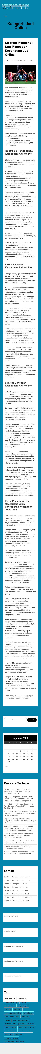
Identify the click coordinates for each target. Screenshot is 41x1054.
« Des (6, 767)
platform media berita (26, 1027)
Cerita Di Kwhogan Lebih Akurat (17, 877)
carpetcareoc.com (11, 1002)
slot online (9, 1034)
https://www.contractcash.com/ (13, 946)
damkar (23, 1002)
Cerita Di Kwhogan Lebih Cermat (17, 880)
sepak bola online (25, 1031)
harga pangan (23, 1006)
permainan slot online (21, 1020)
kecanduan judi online (20, 698)
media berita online (12, 1017)
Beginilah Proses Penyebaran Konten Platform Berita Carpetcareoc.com (19, 852)
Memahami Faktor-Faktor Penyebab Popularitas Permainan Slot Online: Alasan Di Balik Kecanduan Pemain (18, 828)
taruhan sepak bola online (14, 1042)
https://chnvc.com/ (9, 931)
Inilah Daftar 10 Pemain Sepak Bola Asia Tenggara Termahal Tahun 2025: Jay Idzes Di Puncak (19, 806)
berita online (22, 999)
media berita (28, 1013)
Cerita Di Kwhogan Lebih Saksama (18, 897)
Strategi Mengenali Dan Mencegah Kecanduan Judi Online (19, 48)
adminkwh (30, 60)
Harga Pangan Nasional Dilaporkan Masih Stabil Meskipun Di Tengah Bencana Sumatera (18, 791)
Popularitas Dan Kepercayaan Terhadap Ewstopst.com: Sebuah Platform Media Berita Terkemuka (20, 813)
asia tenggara (10, 999)
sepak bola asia (10, 1031)
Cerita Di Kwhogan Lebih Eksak (17, 884)
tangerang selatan (11, 1038)
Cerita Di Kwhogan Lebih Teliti (16, 901)
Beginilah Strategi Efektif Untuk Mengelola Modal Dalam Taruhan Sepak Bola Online (20, 821)
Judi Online (18, 696)
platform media (10, 1027)
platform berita (10, 1024)
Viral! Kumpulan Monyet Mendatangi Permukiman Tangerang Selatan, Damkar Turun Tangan (18, 835)
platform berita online (26, 1024)
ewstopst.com (10, 1006)
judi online (18, 162)
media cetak (26, 1017)
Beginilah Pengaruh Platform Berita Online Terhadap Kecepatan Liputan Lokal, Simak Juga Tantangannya (18, 799)
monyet (7, 1020)
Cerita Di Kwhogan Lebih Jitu (16, 887)
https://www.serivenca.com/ (12, 976)
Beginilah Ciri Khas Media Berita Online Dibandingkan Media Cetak (20, 842)
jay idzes (8, 1009)
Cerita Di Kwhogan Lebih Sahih (16, 894)
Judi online (9, 87)
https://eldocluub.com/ (11, 916)
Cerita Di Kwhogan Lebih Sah (16, 890)
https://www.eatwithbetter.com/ (13, 961)
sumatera (18, 1034)
